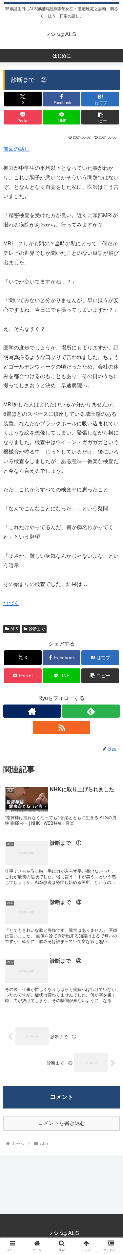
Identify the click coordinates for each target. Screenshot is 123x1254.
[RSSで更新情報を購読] (62, 727)
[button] (100, 117)
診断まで (37, 629)
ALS (14, 629)
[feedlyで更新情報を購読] (91, 711)
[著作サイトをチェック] (32, 711)
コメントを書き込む (61, 1123)
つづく (11, 603)
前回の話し (16, 149)
